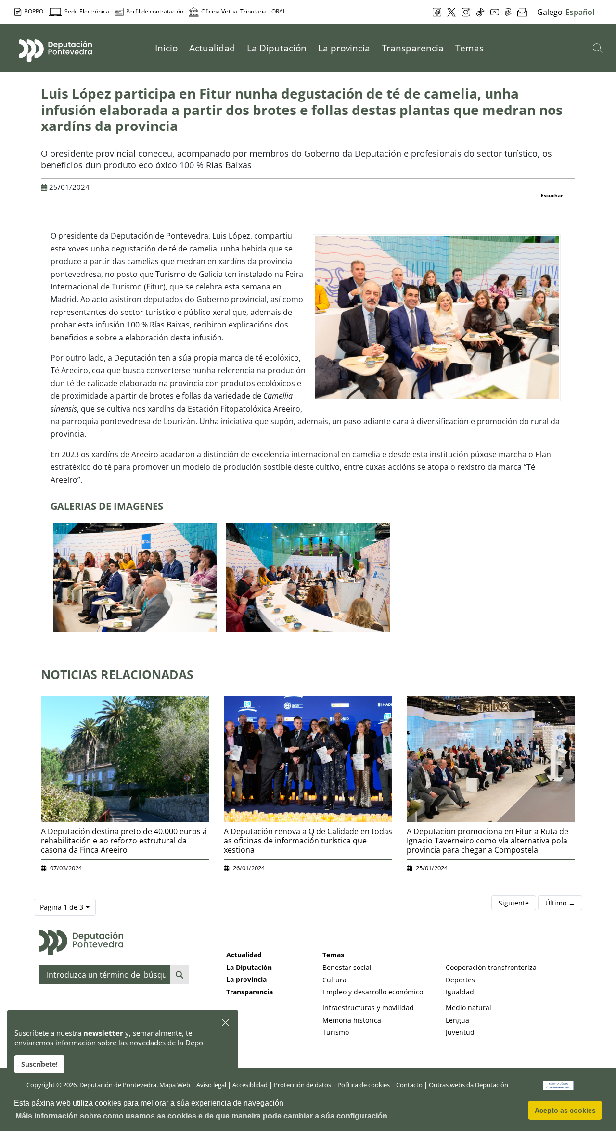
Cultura (334, 979)
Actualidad (244, 954)
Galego (550, 12)
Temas (333, 954)
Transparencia (249, 991)
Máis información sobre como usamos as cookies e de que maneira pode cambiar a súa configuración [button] (201, 1116)
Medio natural (468, 1007)
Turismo (335, 1032)
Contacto (409, 1085)
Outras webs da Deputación (468, 1085)
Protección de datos (302, 1085)
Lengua (457, 1020)
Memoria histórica (351, 1020)
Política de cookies (363, 1085)
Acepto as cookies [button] (565, 1110)
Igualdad (460, 991)
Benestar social (347, 967)
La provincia (246, 979)
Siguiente (514, 902)
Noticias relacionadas (117, 674)
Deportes (460, 979)
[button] (225, 1023)
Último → (560, 902)
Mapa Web (174, 1085)
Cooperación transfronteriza (491, 967)
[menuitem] (166, 48)
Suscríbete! (39, 1063)
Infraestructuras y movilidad (368, 1007)
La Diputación (249, 967)
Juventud (460, 1032)
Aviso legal (211, 1085)
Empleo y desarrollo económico (372, 991)
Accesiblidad (250, 1085)
